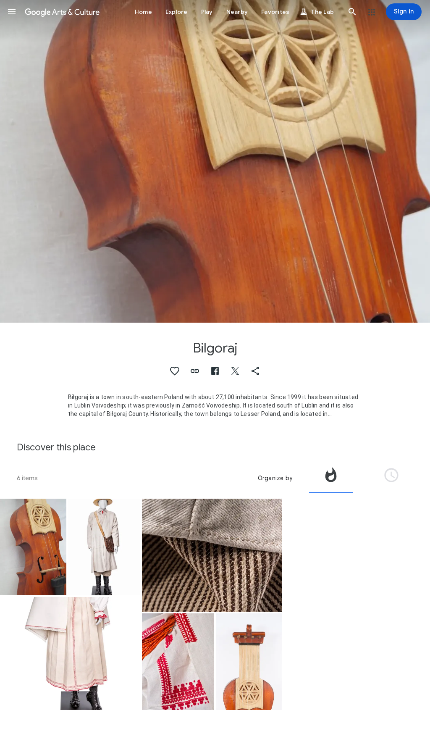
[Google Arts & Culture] (62, 12)
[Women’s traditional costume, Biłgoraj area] (70, 653)
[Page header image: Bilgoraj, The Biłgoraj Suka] (215, 161)
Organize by (275, 478)
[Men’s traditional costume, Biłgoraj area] (104, 547)
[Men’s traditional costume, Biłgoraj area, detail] (212, 555)
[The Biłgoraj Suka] (33, 547)
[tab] (331, 478)
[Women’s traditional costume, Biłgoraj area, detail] (178, 661)
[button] (12, 12)
